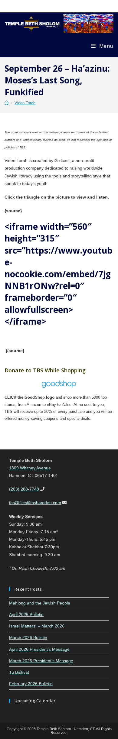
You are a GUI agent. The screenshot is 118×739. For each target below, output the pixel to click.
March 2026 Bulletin (28, 637)
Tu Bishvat (19, 672)
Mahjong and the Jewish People (39, 603)
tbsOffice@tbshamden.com (35, 502)
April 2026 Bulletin (26, 614)
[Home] (6, 103)
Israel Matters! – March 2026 (36, 626)
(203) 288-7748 (24, 489)
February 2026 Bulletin (31, 683)
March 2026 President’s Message (41, 660)
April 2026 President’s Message (39, 649)
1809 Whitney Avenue (30, 467)
